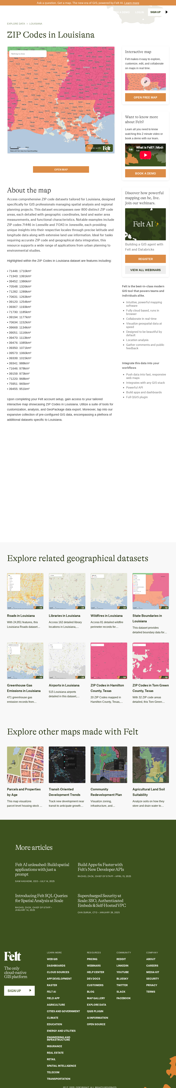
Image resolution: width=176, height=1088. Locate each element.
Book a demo (145, 173)
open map (61, 169)
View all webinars (145, 270)
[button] (34, 12)
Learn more (131, 2)
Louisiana (35, 23)
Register (145, 259)
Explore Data (16, 23)
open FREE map (145, 97)
